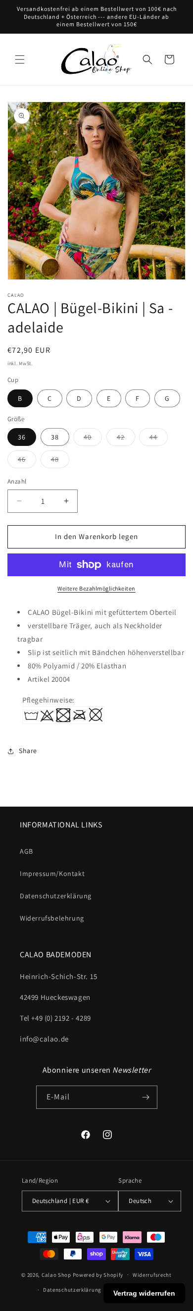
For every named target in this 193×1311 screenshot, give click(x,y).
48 (60, 461)
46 (27, 461)
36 (22, 437)
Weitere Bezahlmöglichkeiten (96, 588)
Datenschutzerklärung (56, 895)
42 (126, 439)
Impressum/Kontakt (52, 873)
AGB (26, 851)
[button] (20, 59)
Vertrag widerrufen (144, 1293)
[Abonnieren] (146, 1097)
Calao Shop (56, 1274)
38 (55, 437)
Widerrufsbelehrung (52, 918)
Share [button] (28, 750)
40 (93, 439)
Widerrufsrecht (152, 1274)
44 (158, 439)
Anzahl (16, 481)
